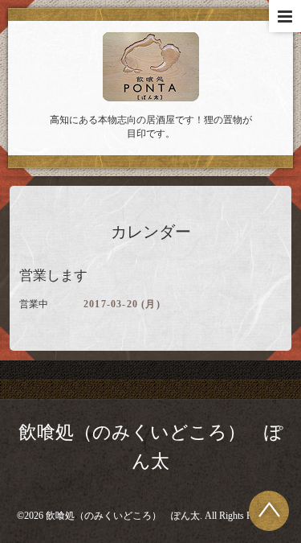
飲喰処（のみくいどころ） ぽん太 (123, 515)
